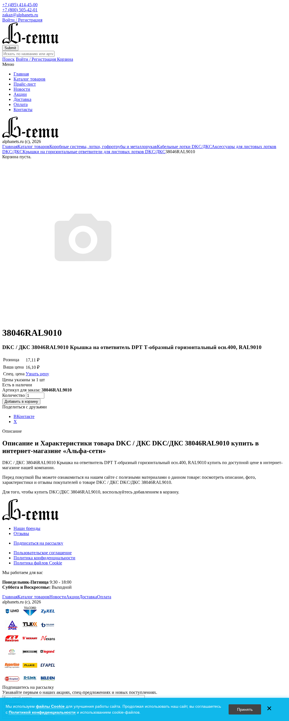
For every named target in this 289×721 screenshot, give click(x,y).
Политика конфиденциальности (44, 557)
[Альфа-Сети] (30, 42)
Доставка (22, 99)
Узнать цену (37, 373)
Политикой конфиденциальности (42, 712)
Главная (21, 74)
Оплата (21, 104)
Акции (20, 94)
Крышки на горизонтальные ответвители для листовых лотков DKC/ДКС (94, 151)
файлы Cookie (50, 706)
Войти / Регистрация (22, 20)
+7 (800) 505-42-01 (20, 9)
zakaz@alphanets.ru (20, 14)
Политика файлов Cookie (38, 562)
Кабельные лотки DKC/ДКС (184, 146)
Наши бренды (27, 528)
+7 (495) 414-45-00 (20, 4)
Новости (22, 89)
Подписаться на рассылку (38, 543)
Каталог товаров (29, 79)
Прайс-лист (25, 84)
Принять (245, 709)
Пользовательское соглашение (43, 552)
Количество (14, 395)
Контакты (23, 109)
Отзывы (21, 533)
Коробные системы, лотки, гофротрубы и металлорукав (103, 146)
